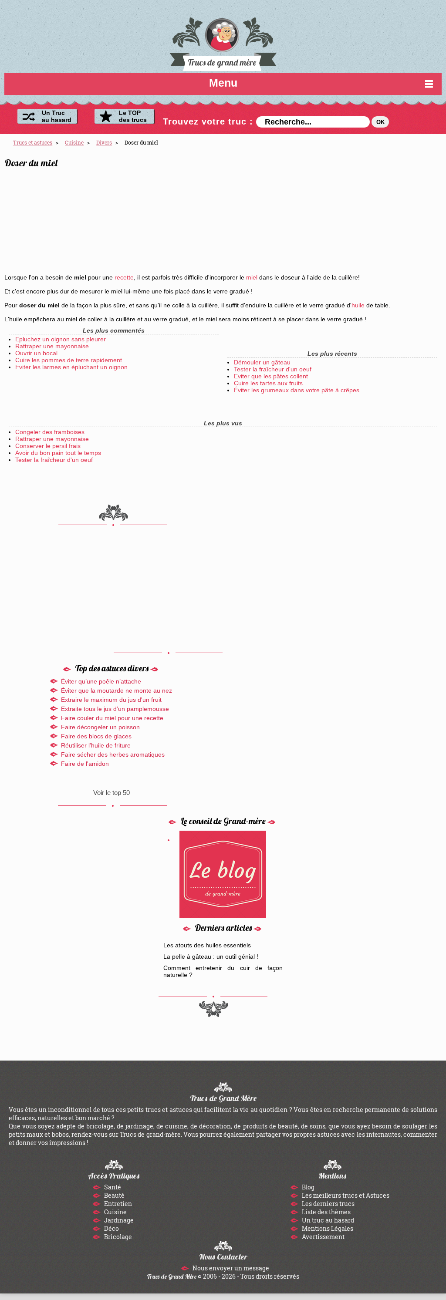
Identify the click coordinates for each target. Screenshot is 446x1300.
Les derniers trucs (328, 1203)
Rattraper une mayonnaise (52, 346)
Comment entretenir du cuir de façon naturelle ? (223, 971)
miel (251, 277)
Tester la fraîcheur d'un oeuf (272, 369)
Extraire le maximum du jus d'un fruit (111, 699)
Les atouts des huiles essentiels (207, 945)
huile (358, 305)
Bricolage (117, 1237)
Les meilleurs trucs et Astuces (345, 1195)
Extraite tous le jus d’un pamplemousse (115, 708)
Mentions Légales (327, 1228)
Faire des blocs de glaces (96, 736)
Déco (111, 1228)
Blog (307, 1187)
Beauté (114, 1195)
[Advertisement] (362, 213)
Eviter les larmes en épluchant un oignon (71, 367)
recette (124, 277)
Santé (112, 1187)
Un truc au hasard (327, 1220)
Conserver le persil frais (48, 445)
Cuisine (115, 1212)
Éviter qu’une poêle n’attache (101, 681)
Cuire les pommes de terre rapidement (68, 360)
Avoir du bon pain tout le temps (58, 452)
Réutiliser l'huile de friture (96, 745)
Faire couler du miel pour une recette (112, 717)
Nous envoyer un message (230, 1268)
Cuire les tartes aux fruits (268, 383)
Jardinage (118, 1220)
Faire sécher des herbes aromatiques (113, 754)
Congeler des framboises (49, 431)
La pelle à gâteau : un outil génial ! (210, 956)
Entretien (117, 1203)
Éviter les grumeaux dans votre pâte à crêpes (296, 390)
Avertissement (323, 1237)
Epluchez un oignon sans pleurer (60, 339)
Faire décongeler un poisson (100, 727)
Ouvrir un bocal (36, 353)
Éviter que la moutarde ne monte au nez (116, 690)
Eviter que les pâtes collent (271, 376)
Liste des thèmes (326, 1212)
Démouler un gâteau (262, 362)
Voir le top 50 (111, 792)
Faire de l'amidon (85, 763)
